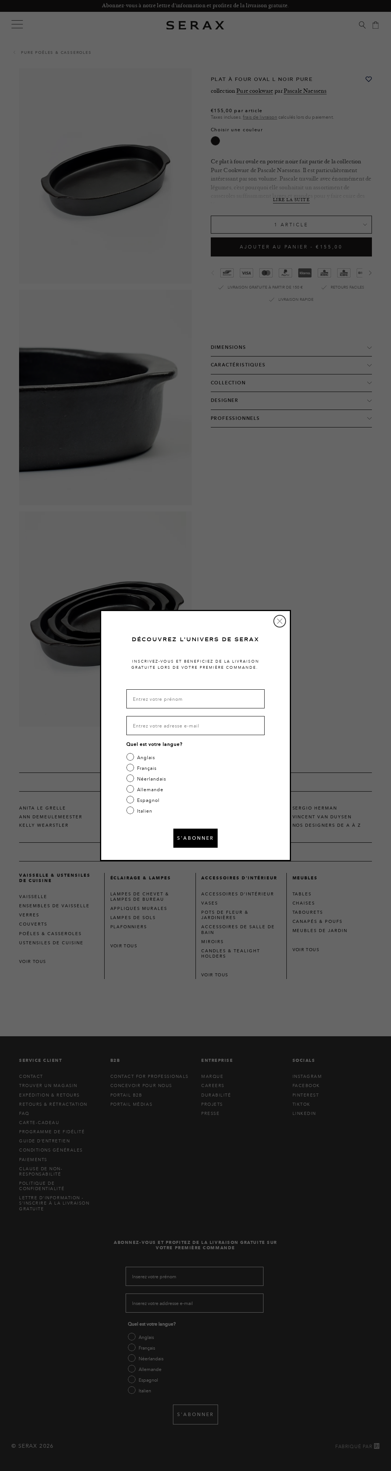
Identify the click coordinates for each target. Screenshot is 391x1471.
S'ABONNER (195, 838)
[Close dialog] (280, 621)
